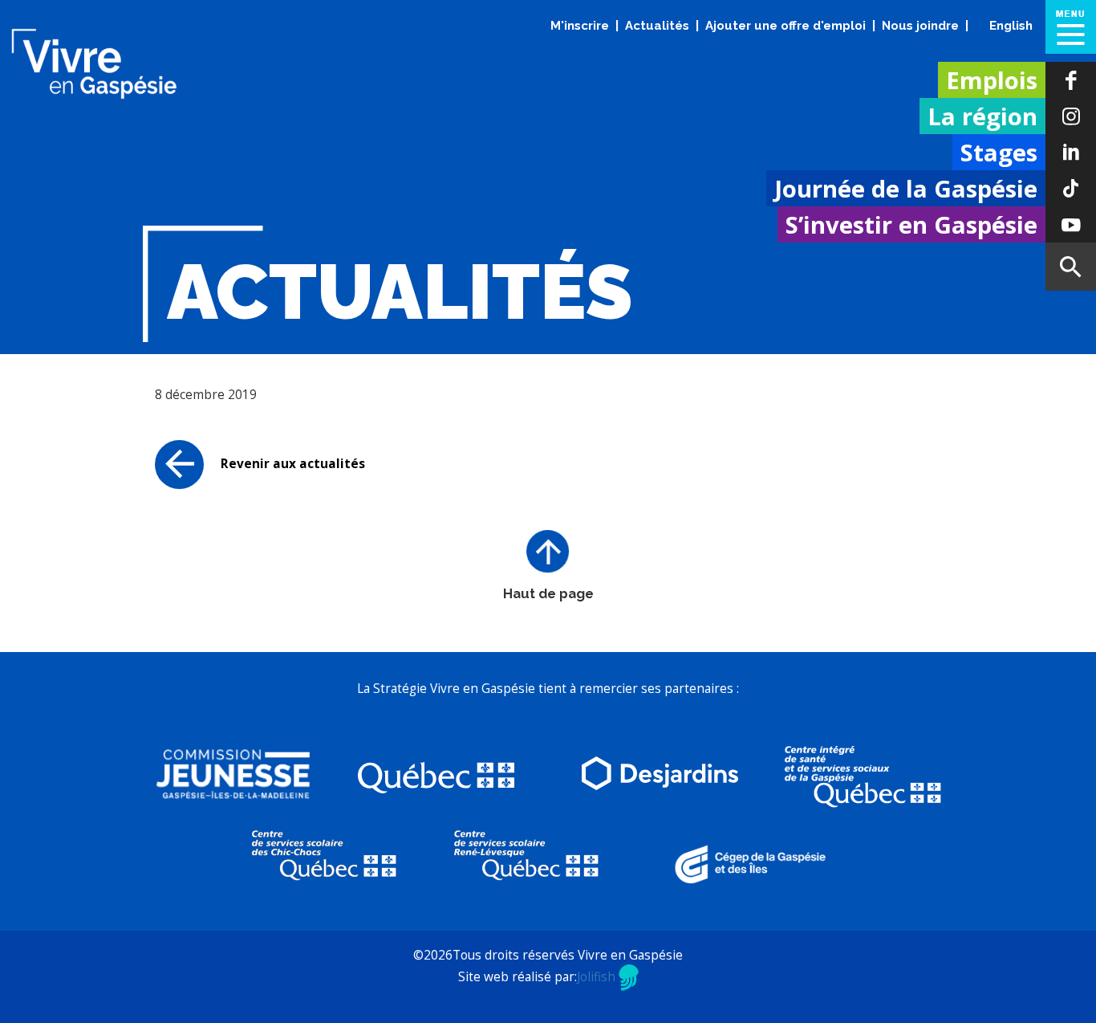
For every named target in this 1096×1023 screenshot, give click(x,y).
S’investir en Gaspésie (911, 225)
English (1011, 25)
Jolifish (598, 976)
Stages (998, 153)
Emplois (991, 80)
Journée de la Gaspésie (905, 189)
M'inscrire (579, 25)
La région (982, 116)
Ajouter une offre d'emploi (785, 25)
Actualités (657, 25)
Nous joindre (920, 25)
